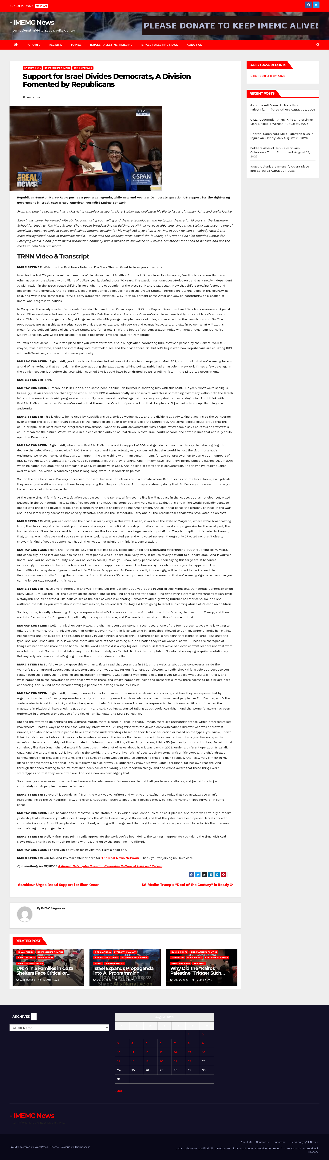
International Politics (57, 68)
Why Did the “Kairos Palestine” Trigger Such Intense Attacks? (195, 973)
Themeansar (82, 1147)
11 (132, 1052)
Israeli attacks (26, 958)
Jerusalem (177, 958)
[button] (317, 45)
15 (189, 1052)
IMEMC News (50, 980)
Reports (34, 45)
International (32, 68)
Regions (55, 45)
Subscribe (280, 1142)
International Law (125, 952)
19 (147, 1061)
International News (106, 958)
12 (147, 1052)
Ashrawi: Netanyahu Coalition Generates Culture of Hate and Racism (110, 866)
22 (189, 1061)
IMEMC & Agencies (53, 908)
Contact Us (263, 1142)
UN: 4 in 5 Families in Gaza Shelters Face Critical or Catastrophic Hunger (44, 973)
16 (203, 1052)
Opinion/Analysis (82, 68)
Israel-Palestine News (159, 45)
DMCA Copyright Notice (304, 1142)
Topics (76, 45)
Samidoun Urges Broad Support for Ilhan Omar (58, 885)
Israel (97, 963)
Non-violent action (216, 958)
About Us (194, 45)
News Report (45, 958)
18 (132, 1061)
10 (118, 1052)
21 (175, 1061)
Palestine (199, 963)
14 (175, 1052)
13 (161, 1052)
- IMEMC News (32, 22)
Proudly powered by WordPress (29, 1147)
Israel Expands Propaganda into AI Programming (123, 971)
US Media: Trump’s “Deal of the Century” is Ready (186, 885)
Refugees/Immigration (30, 963)
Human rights (26, 952)
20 (161, 1061)
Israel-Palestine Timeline (111, 45)
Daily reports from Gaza (267, 75)
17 (118, 1061)
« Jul (118, 1091)
